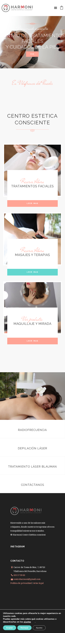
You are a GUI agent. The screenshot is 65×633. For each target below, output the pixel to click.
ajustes (27, 621)
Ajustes (39, 627)
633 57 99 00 (19, 575)
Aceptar (9, 627)
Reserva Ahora (32, 182)
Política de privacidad (21, 583)
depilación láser (32, 448)
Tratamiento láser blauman (32, 466)
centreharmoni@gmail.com (27, 579)
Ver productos (32, 319)
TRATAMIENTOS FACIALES (32, 186)
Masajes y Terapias (32, 255)
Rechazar (24, 627)
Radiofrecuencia (32, 430)
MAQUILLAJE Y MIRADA (33, 324)
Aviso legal (38, 583)
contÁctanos (32, 484)
